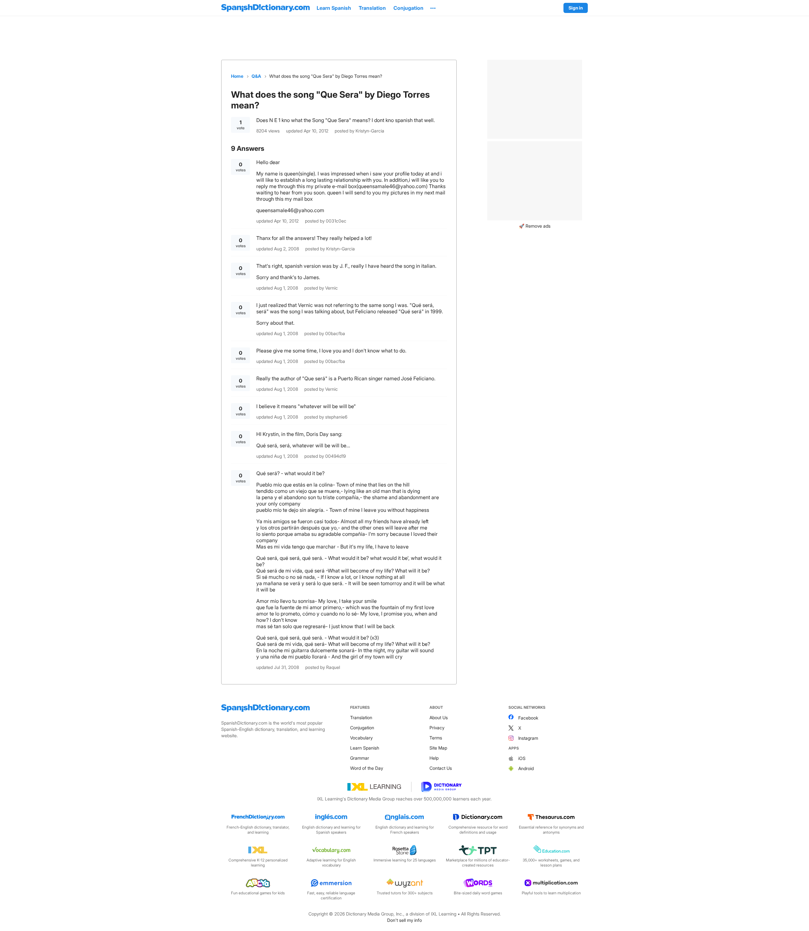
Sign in (576, 7)
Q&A (256, 76)
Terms (435, 737)
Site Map (438, 747)
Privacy (436, 727)
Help (434, 758)
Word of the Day (366, 768)
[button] (433, 8)
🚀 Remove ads (534, 226)
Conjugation (362, 727)
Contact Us (440, 768)
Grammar (359, 758)
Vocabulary (361, 737)
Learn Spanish (364, 747)
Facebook (528, 717)
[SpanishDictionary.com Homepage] (265, 8)
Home (237, 76)
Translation (361, 717)
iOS (522, 758)
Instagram (528, 738)
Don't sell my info (404, 920)
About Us (438, 717)
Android (526, 768)
